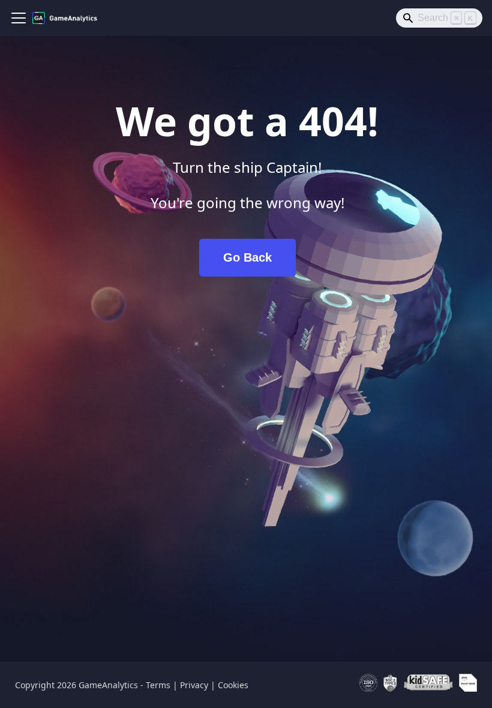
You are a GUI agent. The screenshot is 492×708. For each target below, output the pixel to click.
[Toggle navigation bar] (19, 18)
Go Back (247, 257)
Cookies (233, 685)
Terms (158, 685)
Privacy (194, 685)
